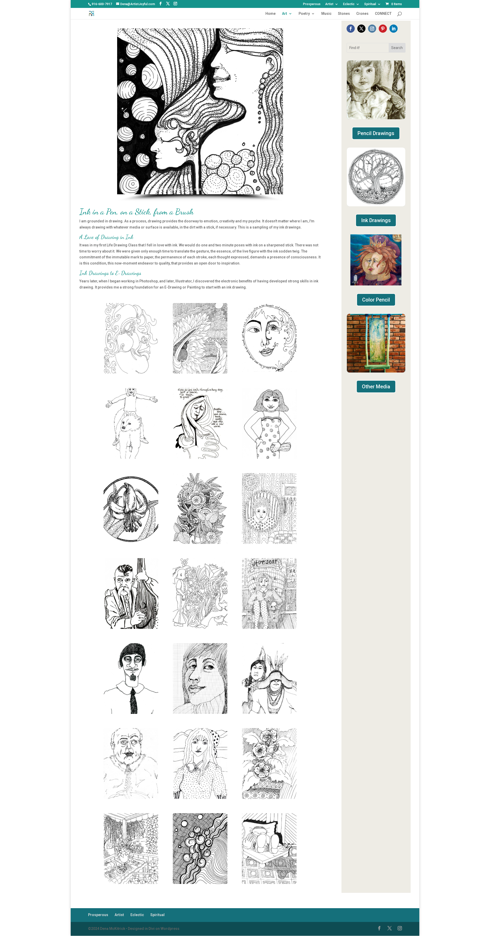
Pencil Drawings (376, 133)
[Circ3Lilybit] (131, 543)
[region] (200, 115)
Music (326, 14)
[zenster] (269, 883)
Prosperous (312, 4)
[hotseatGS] (269, 628)
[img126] (200, 798)
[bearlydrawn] (131, 457)
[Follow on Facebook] (351, 29)
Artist (329, 4)
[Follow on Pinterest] (383, 29)
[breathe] (200, 457)
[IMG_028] (131, 713)
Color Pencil (376, 300)
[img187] (269, 798)
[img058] (269, 713)
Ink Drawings (376, 220)
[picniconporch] (131, 883)
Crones (362, 14)
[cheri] (269, 457)
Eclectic (348, 4)
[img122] (131, 798)
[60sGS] (131, 372)
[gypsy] (131, 628)
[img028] (200, 713)
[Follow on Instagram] (372, 29)
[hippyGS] (200, 628)
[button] (125, 111)
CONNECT (383, 14)
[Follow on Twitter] (361, 29)
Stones (344, 14)
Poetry (304, 14)
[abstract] (200, 372)
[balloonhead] (269, 372)
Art (284, 14)
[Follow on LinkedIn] (393, 29)
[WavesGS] (200, 883)
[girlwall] (269, 543)
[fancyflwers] (200, 543)
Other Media (376, 386)
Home (270, 14)
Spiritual (370, 4)
